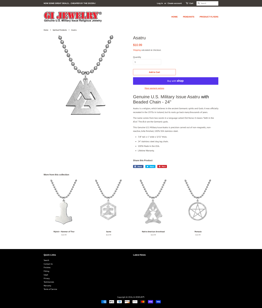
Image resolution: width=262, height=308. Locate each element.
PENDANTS (188, 17)
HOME (174, 17)
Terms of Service (50, 289)
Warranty (47, 285)
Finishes (47, 267)
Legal (46, 274)
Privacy (47, 278)
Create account (175, 3)
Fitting (46, 271)
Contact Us (48, 264)
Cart (191, 3)
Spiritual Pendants (60, 30)
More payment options (154, 88)
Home (46, 30)
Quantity (137, 57)
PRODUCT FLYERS (209, 17)
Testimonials (49, 282)
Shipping (137, 50)
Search (46, 260)
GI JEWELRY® (138, 297)
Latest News (139, 255)
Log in (160, 3)
